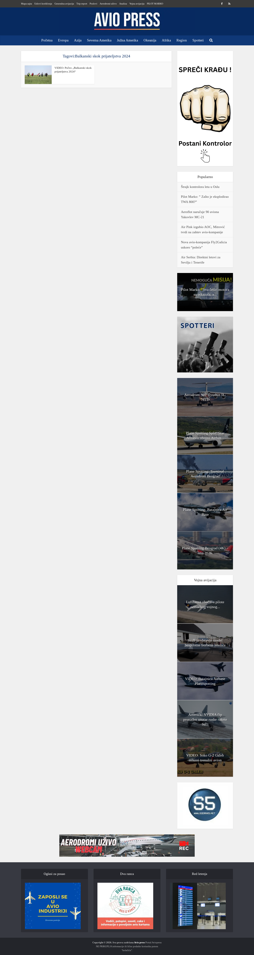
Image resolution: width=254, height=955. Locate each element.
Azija (77, 40)
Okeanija (150, 40)
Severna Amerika (99, 40)
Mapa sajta (26, 3)
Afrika (166, 40)
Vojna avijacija (136, 3)
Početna (46, 40)
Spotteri (198, 40)
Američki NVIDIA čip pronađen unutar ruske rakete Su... (205, 719)
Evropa (63, 40)
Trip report (81, 3)
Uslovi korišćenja (43, 3)
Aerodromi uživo (108, 3)
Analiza (123, 3)
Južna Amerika (127, 40)
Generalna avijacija (64, 3)
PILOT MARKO (155, 3)
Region (181, 40)
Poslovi (93, 3)
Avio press (139, 942)
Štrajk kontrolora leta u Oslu (200, 187)
